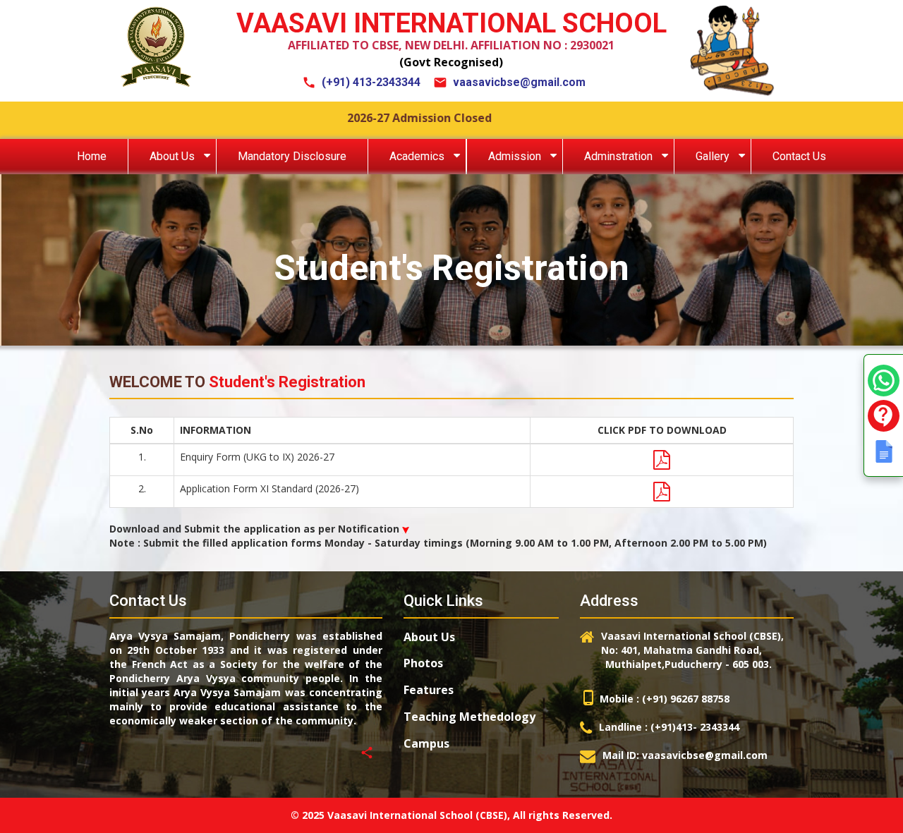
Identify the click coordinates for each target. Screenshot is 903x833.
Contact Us (799, 156)
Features (429, 690)
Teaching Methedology (469, 716)
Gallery (712, 156)
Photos (423, 663)
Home (92, 156)
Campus (426, 743)
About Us (172, 156)
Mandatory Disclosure (292, 156)
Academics (416, 156)
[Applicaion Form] (661, 491)
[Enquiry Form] (661, 460)
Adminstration (618, 156)
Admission (514, 156)
